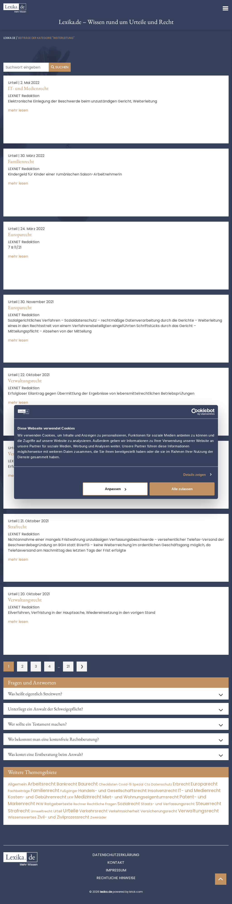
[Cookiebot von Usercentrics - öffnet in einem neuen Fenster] (195, 411)
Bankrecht (67, 784)
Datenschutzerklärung (115, 854)
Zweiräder (98, 817)
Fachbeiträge (19, 791)
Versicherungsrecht (158, 811)
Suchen (61, 67)
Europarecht (20, 234)
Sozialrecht (128, 804)
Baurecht (88, 784)
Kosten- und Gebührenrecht (37, 797)
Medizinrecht (88, 797)
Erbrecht (181, 784)
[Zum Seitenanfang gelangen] (220, 879)
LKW (70, 797)
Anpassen (113, 489)
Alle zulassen (182, 489)
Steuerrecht (208, 804)
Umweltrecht (42, 811)
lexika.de (9, 38)
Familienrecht (21, 161)
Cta (147, 784)
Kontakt (115, 862)
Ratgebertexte (58, 804)
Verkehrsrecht (93, 811)
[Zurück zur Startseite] (14, 7)
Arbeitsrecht (42, 784)
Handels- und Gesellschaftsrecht (112, 790)
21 (68, 666)
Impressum (116, 870)
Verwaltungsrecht (25, 380)
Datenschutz (161, 784)
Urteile (70, 810)
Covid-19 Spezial (130, 784)
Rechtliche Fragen (101, 804)
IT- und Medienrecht (28, 88)
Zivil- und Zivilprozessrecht (63, 817)
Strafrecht (17, 526)
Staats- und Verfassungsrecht (168, 804)
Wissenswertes (22, 817)
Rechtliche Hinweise (116, 877)
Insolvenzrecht (162, 790)
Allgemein (17, 784)
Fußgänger (68, 791)
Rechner (79, 804)
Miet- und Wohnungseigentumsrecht (140, 797)
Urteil (57, 811)
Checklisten (108, 784)
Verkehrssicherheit (124, 811)
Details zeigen (194, 474)
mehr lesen (18, 110)
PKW (40, 804)
